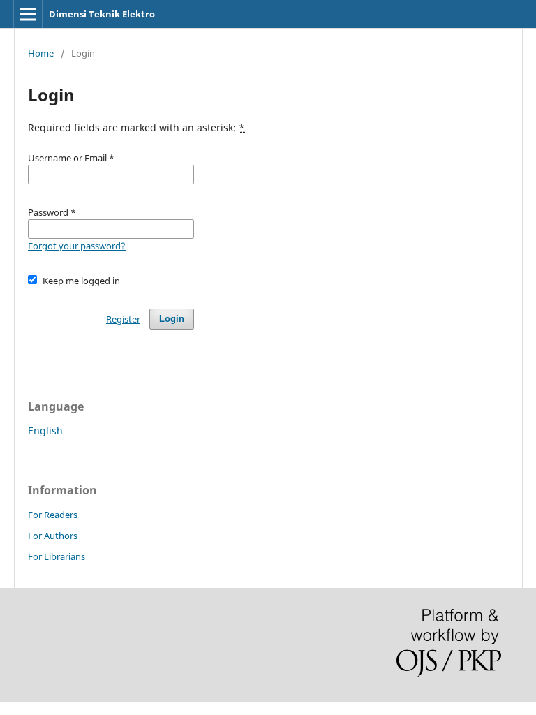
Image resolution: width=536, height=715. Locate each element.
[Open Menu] (28, 14)
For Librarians (56, 556)
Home (41, 53)
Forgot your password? (77, 245)
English (45, 430)
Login (171, 319)
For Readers (52, 514)
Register (123, 319)
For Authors (52, 535)
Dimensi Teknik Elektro (102, 14)
